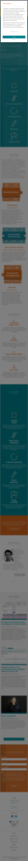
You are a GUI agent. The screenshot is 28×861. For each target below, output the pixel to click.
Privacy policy (12, 31)
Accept (14, 37)
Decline (14, 39)
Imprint (16, 31)
